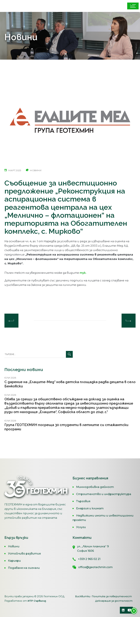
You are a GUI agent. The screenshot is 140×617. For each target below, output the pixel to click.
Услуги (81, 527)
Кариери (14, 560)
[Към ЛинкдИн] (123, 610)
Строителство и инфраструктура (103, 494)
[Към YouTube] (129, 610)
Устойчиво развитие (24, 553)
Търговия (83, 501)
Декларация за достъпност (113, 600)
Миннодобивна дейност (95, 487)
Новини (13, 546)
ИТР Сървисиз (37, 600)
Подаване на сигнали (24, 567)
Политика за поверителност (112, 596)
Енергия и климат (90, 508)
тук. (83, 272)
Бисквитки (83, 596)
